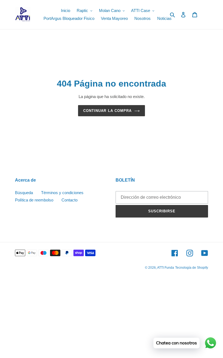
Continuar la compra (107, 111)
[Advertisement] (111, 318)
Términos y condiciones (62, 192)
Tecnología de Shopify (191, 268)
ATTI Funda (165, 268)
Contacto (69, 200)
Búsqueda (24, 192)
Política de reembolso (34, 200)
